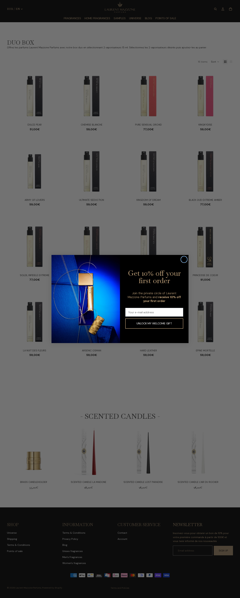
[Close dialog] (184, 259)
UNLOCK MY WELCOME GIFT (154, 323)
